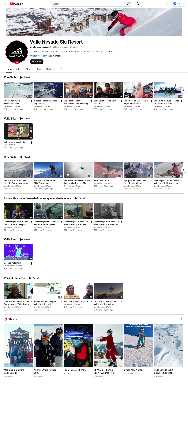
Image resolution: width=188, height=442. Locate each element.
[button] (17, 52)
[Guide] (5, 4)
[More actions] (31, 101)
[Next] (183, 90)
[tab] (9, 69)
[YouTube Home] (16, 4)
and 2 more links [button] (54, 56)
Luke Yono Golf (9, 145)
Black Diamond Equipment (74, 186)
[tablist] (94, 69)
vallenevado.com (39, 56)
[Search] (128, 4)
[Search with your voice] (138, 4)
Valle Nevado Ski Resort (13, 106)
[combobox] (88, 4)
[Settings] (167, 4)
